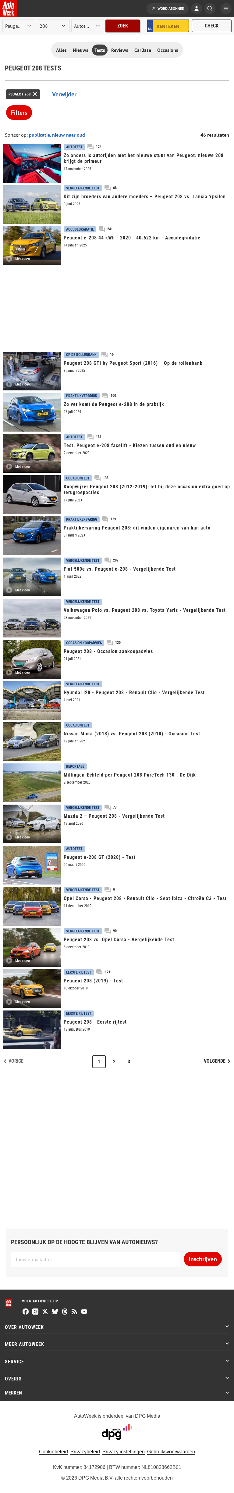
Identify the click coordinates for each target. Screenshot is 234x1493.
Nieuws (80, 50)
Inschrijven (203, 1259)
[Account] (196, 9)
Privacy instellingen (123, 1451)
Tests (99, 50)
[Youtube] (84, 1312)
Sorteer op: (17, 135)
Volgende (214, 1061)
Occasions (167, 50)
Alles (61, 50)
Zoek (122, 26)
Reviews (119, 50)
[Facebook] (25, 1312)
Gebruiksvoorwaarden (171, 1451)
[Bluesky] (54, 1312)
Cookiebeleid (53, 1451)
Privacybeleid (85, 1451)
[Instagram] (35, 1312)
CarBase (142, 50)
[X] (45, 1312)
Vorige (16, 1061)
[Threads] (64, 1312)
